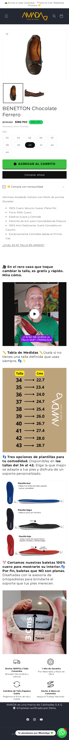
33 (9, 138)
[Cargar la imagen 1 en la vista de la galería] (13, 93)
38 (9, 145)
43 (9, 153)
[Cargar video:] (34, 314)
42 (54, 145)
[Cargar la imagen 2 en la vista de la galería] (34, 93)
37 (54, 138)
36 (42, 138)
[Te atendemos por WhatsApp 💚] (62, 733)
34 (20, 138)
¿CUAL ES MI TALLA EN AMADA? (23, 245)
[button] (6, 16)
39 (20, 145)
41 (43, 145)
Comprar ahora (35, 174)
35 (31, 138)
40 (30, 145)
